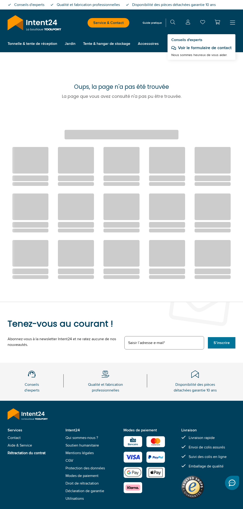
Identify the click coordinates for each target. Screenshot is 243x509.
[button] (217, 22)
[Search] (173, 23)
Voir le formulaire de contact (205, 48)
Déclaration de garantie (84, 491)
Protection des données (85, 468)
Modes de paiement (81, 475)
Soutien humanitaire (82, 445)
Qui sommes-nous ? (81, 437)
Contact (14, 437)
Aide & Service (20, 445)
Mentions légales (79, 453)
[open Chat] (232, 483)
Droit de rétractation (82, 483)
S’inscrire (222, 342)
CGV (69, 460)
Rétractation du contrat (27, 453)
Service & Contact (108, 22)
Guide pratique (152, 23)
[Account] (188, 23)
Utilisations (74, 498)
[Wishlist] (202, 23)
